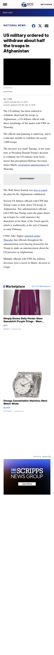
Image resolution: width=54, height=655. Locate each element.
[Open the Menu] (4, 4)
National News (14, 25)
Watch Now (46, 4)
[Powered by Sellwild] (46, 457)
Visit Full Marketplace (41, 286)
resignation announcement (32, 164)
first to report (40, 190)
